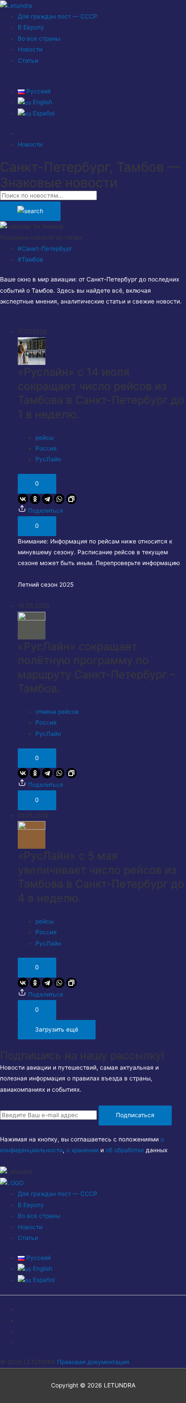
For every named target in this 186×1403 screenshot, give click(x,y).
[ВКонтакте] (23, 499)
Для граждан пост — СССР (57, 16)
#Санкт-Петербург (45, 248)
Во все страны (39, 38)
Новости (30, 49)
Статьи (28, 60)
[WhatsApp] (59, 499)
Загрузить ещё (56, 1029)
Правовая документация (93, 1361)
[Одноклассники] (35, 499)
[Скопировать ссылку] (71, 499)
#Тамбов (30, 259)
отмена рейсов (57, 711)
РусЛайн (48, 459)
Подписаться (135, 1115)
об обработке (125, 1150)
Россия (46, 448)
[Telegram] (47, 499)
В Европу (31, 27)
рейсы (44, 437)
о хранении (82, 1150)
